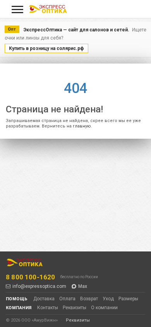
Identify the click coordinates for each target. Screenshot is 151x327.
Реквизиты (74, 307)
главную (82, 126)
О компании (104, 307)
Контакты (47, 307)
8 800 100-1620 (30, 277)
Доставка (44, 298)
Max (82, 286)
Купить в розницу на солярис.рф (46, 48)
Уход (108, 298)
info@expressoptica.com (39, 286)
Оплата (67, 298)
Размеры (128, 298)
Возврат (89, 298)
